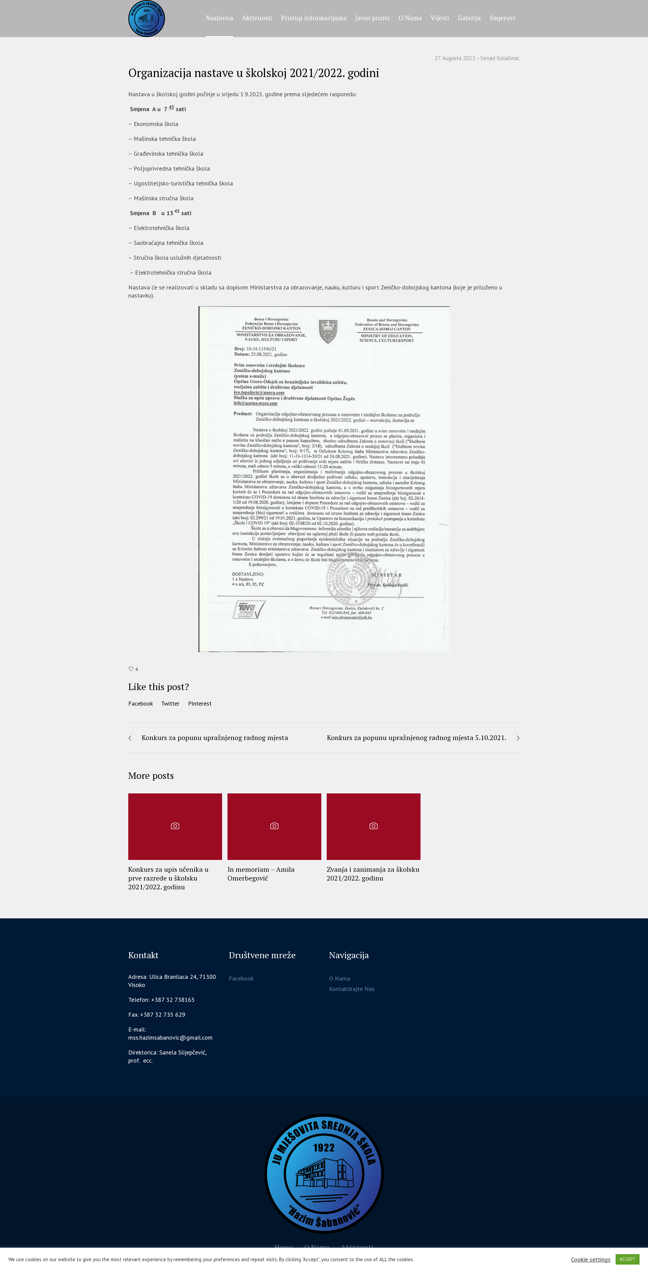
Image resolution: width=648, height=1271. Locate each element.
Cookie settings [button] (591, 1259)
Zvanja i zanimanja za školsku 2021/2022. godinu (373, 874)
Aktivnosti (357, 1247)
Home (284, 1247)
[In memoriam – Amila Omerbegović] (274, 826)
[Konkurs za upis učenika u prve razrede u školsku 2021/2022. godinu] (175, 826)
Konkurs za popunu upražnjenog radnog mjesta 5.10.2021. (416, 737)
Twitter (170, 703)
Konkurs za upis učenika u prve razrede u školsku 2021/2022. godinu (168, 878)
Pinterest (200, 703)
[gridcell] (173, 1056)
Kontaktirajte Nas (352, 989)
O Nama (339, 978)
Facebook (140, 703)
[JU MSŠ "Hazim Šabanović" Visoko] (324, 1174)
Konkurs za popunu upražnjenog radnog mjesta (215, 737)
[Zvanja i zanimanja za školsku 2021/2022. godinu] (374, 826)
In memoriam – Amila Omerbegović (261, 874)
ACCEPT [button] (628, 1259)
